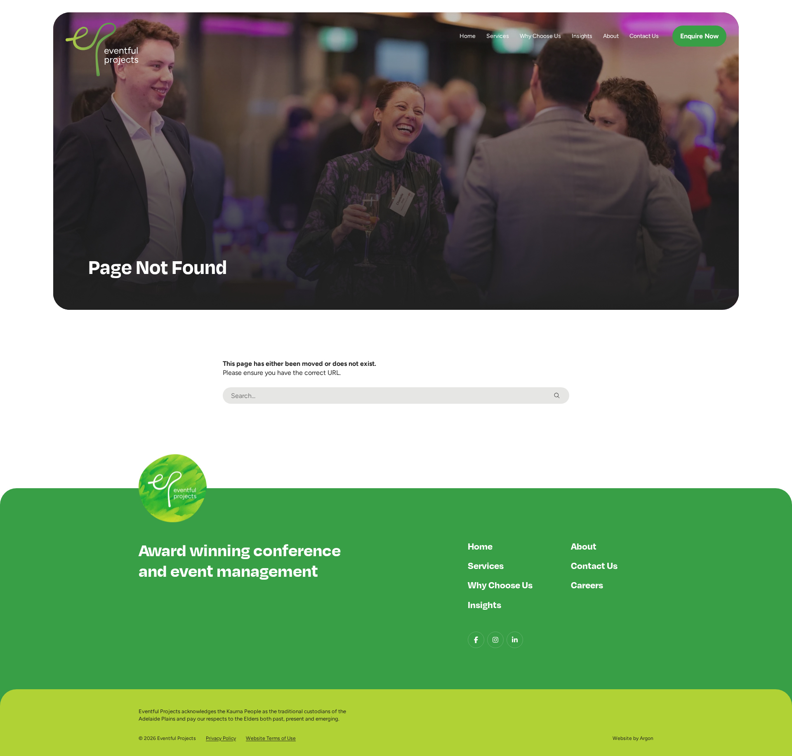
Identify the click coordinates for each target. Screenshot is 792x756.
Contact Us (644, 36)
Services (497, 36)
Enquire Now (699, 36)
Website (622, 738)
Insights (582, 36)
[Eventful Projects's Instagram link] (495, 640)
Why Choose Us (540, 36)
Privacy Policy (221, 738)
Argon (646, 738)
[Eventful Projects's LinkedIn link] (515, 640)
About (611, 36)
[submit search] (557, 395)
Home (468, 36)
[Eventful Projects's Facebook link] (476, 640)
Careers (587, 584)
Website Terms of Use (271, 738)
